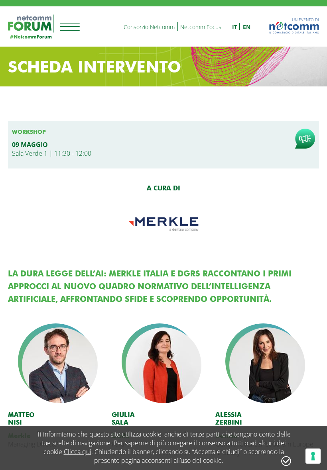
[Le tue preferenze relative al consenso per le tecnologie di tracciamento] (313, 456)
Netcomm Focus (200, 27)
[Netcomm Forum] (31, 26)
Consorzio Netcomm (149, 27)
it (234, 27)
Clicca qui (77, 451)
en (246, 27)
